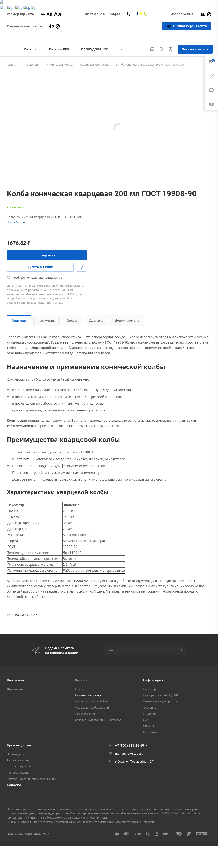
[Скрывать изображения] (209, 14)
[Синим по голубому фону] (137, 14)
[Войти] (170, 49)
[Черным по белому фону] (128, 14)
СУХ (145, 720)
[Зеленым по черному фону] (145, 14)
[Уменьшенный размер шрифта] (43, 14)
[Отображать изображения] (202, 14)
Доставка (96, 320)
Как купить (46, 320)
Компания (15, 680)
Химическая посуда (88, 695)
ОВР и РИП (150, 726)
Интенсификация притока (160, 701)
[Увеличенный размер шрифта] (57, 14)
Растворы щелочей (19, 766)
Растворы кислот (18, 760)
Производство (19, 745)
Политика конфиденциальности (28, 833)
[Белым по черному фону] (132, 14)
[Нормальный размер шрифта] (49, 14)
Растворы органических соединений (31, 779)
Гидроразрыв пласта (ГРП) (160, 695)
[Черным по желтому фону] (141, 14)
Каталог (81, 680)
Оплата (72, 320)
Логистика (150, 732)
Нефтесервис (154, 680)
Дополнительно (127, 320)
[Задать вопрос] (81, 267)
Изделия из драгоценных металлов (98, 720)
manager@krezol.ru (129, 754)
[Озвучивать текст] (51, 26)
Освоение (149, 707)
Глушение (149, 714)
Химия (79, 689)
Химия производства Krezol (93, 701)
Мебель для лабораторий (92, 707)
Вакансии (15, 689)
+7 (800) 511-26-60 (195, 36)
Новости (14, 785)
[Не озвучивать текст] (58, 26)
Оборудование (85, 714)
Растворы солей (17, 772)
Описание (19, 320)
